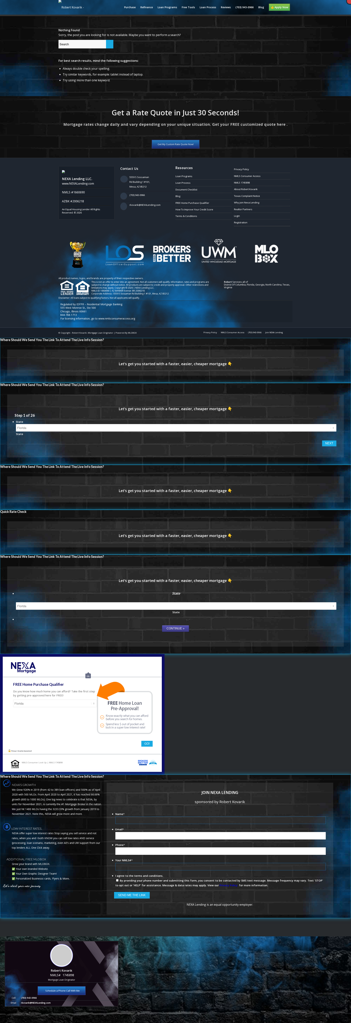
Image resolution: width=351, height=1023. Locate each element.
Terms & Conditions (186, 216)
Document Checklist (186, 189)
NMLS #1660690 (73, 192)
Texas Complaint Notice (247, 196)
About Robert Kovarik (246, 189)
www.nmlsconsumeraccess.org (116, 318)
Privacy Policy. (229, 885)
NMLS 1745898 (242, 182)
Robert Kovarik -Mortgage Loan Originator (92, 332)
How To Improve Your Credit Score (194, 209)
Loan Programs (184, 176)
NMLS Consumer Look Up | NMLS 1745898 (42, 762)
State (19, 421)
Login (237, 216)
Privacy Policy (241, 169)
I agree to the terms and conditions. (139, 876)
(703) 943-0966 (137, 195)
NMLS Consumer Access (247, 176)
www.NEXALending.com (78, 183)
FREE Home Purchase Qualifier (192, 203)
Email (119, 829)
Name (119, 814)
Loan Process (183, 182)
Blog (178, 196)
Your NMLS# (124, 860)
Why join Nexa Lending (246, 202)
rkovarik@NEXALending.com (145, 205)
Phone (120, 845)
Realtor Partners (243, 209)
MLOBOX (132, 332)
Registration (240, 222)
